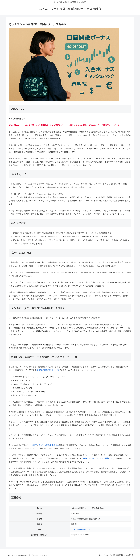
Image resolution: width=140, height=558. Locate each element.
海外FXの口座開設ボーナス (47, 370)
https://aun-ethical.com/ (80, 529)
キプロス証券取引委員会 (49, 445)
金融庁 (34, 445)
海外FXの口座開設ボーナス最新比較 (98, 458)
